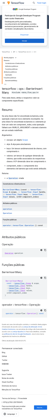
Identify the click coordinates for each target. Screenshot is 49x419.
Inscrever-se (42, 407)
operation (7, 209)
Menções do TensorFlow (11, 390)
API (14, 52)
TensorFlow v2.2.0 (24, 52)
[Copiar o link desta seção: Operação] (15, 244)
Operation (13, 178)
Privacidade (22, 398)
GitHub (4, 356)
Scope (25, 140)
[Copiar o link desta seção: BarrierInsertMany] (24, 272)
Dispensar (24, 35)
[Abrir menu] (3, 3)
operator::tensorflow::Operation (18, 225)
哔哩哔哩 (5, 364)
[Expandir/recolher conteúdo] (15, 57)
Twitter (4, 360)
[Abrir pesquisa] (33, 2)
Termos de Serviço (9, 398)
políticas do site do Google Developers (17, 334)
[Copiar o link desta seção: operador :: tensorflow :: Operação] (42, 305)
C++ (35, 52)
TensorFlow (6, 52)
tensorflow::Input (29, 192)
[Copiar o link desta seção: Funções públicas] (27, 265)
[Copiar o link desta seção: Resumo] (14, 110)
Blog (3, 352)
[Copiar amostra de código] (45, 250)
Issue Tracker (7, 374)
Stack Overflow (7, 382)
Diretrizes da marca (9, 386)
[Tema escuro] (41, 250)
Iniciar (24, 41)
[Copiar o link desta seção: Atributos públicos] (28, 237)
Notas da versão (8, 378)
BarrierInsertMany (11, 189)
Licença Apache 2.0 (18, 331)
